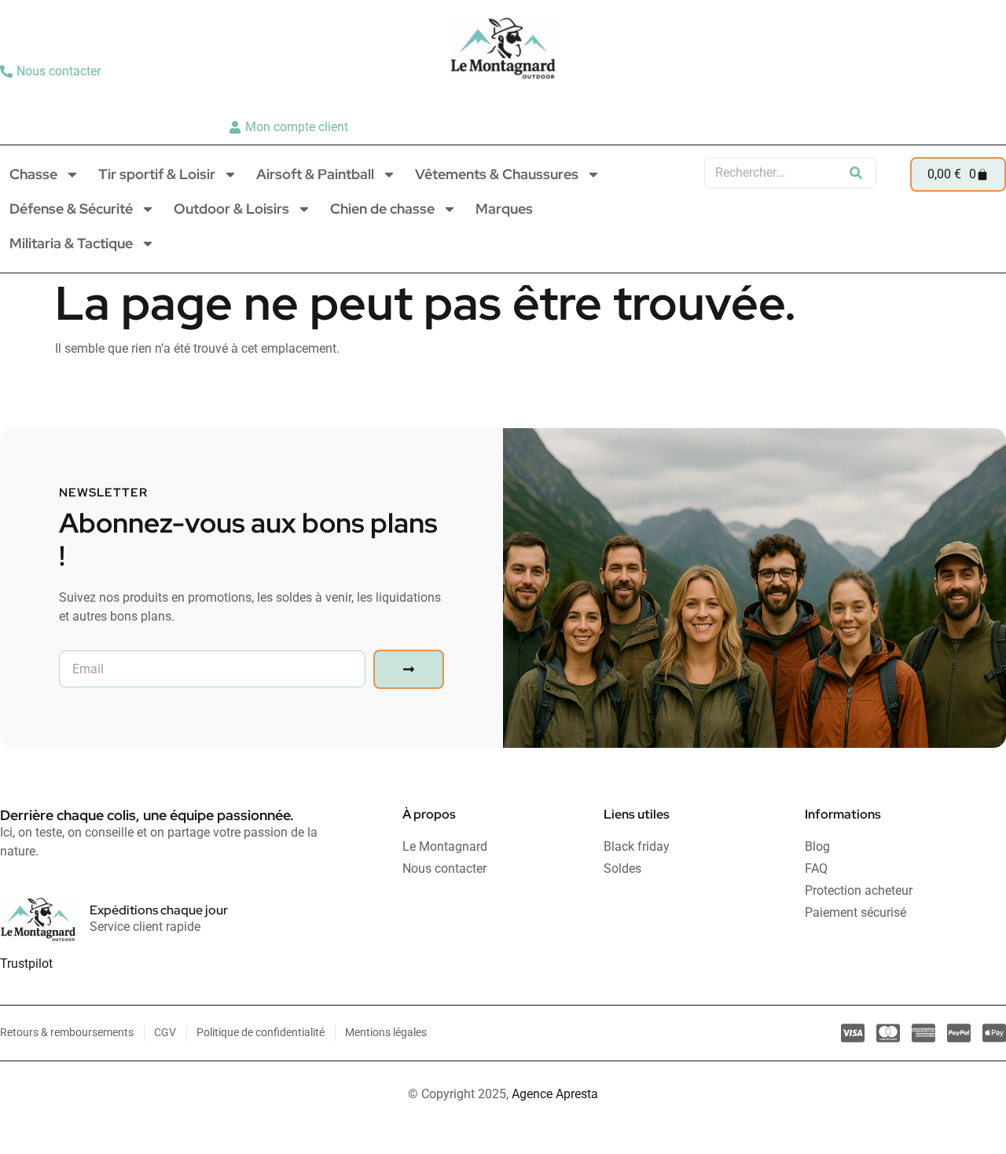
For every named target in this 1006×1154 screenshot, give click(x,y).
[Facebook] (988, 99)
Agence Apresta (555, 1093)
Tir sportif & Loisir (156, 174)
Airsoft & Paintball (315, 174)
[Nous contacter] (52, 71)
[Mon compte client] (290, 127)
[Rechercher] (856, 173)
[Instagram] (963, 99)
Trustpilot (26, 963)
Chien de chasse (382, 209)
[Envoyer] (408, 669)
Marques (504, 209)
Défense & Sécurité (71, 209)
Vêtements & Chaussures (496, 174)
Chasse (33, 174)
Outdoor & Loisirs (231, 209)
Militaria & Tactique (71, 243)
